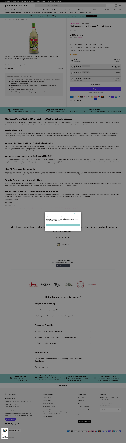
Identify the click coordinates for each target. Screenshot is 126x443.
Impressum (77, 213)
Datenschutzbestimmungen (67, 213)
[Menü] (7, 428)
